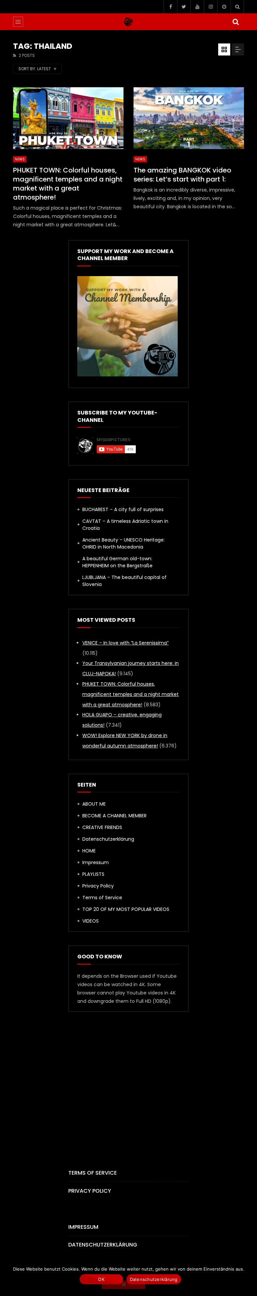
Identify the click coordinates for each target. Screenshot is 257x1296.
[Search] (237, 6)
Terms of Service (102, 897)
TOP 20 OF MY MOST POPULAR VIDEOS (125, 909)
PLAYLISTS (93, 874)
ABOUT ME (94, 804)
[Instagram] (210, 6)
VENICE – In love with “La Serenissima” (125, 642)
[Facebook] (170, 6)
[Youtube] (197, 6)
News (20, 159)
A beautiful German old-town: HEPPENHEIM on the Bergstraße (117, 562)
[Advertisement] (128, 1079)
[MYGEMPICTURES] (128, 22)
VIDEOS (90, 921)
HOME (89, 850)
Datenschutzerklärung (108, 839)
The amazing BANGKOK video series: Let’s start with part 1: (182, 174)
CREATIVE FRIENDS (102, 827)
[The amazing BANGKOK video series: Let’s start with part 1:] (189, 118)
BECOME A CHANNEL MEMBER (114, 815)
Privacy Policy (98, 885)
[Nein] (123, 1285)
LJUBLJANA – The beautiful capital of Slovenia (124, 581)
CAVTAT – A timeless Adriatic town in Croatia (125, 525)
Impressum (95, 862)
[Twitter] (183, 6)
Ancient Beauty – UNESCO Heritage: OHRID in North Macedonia (123, 543)
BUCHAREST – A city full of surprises (123, 509)
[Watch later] (224, 6)
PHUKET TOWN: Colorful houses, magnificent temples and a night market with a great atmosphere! (67, 183)
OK (101, 1279)
